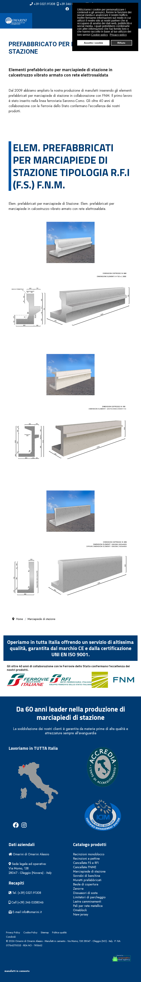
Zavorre (78, 889)
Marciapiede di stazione (89, 871)
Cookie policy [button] (99, 34)
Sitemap (45, 932)
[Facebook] (67, 9)
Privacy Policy (13, 932)
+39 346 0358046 (72, 4)
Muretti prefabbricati (87, 880)
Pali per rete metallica (87, 906)
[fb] (12, 822)
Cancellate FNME (84, 867)
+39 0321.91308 (44, 4)
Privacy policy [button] (118, 34)
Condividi (11, 937)
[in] (21, 822)
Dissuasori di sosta (85, 893)
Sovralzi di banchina (86, 876)
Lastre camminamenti (87, 901)
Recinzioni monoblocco (88, 854)
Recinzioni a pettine (86, 858)
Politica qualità (59, 932)
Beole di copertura (85, 884)
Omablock (80, 910)
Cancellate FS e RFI (86, 863)
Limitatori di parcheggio (89, 897)
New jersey (80, 914)
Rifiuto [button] (121, 42)
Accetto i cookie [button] (93, 42)
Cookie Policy (30, 932)
